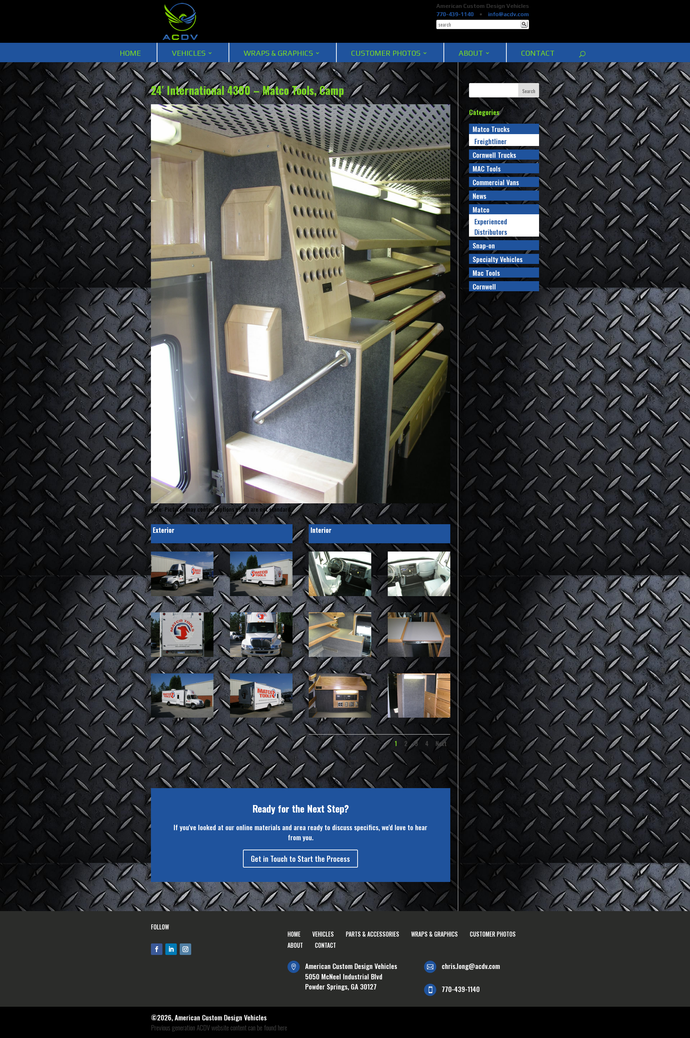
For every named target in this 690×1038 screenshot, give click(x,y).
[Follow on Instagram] (185, 949)
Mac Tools (486, 272)
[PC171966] (261, 596)
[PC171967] (182, 657)
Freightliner (490, 141)
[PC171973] (340, 657)
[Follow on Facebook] (156, 949)
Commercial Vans (496, 182)
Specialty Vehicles (498, 259)
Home (130, 53)
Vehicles (189, 53)
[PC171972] (419, 596)
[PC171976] (419, 718)
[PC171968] (261, 657)
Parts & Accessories (372, 934)
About (471, 53)
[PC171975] (340, 718)
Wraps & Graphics (278, 53)
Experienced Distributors (490, 226)
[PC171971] (340, 596)
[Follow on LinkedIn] (171, 949)
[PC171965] (182, 596)
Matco (481, 209)
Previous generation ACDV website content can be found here (219, 1027)
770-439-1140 (455, 14)
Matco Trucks (491, 129)
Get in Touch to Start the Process (300, 858)
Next (441, 743)
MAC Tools (487, 168)
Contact (538, 53)
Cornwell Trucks (494, 155)
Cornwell (484, 286)
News (479, 196)
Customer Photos (385, 53)
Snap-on (484, 245)
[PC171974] (419, 657)
